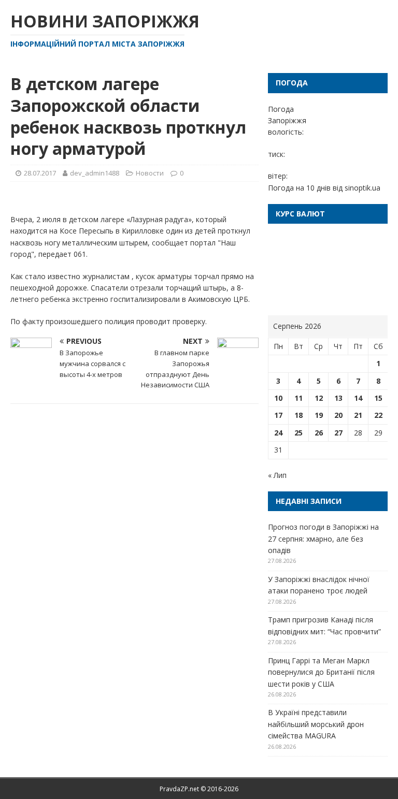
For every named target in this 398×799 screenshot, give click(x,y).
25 (298, 433)
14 (358, 398)
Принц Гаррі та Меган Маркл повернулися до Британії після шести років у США (321, 672)
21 (358, 415)
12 (319, 398)
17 (278, 415)
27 (338, 433)
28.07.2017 (40, 173)
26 (319, 433)
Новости (150, 173)
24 (278, 433)
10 (278, 398)
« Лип (277, 475)
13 (338, 398)
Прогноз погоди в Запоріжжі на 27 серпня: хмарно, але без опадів (323, 538)
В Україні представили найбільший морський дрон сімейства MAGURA (316, 723)
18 (298, 415)
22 (378, 415)
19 (319, 415)
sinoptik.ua (362, 188)
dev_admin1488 (94, 173)
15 (378, 398)
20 (338, 415)
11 (298, 398)
